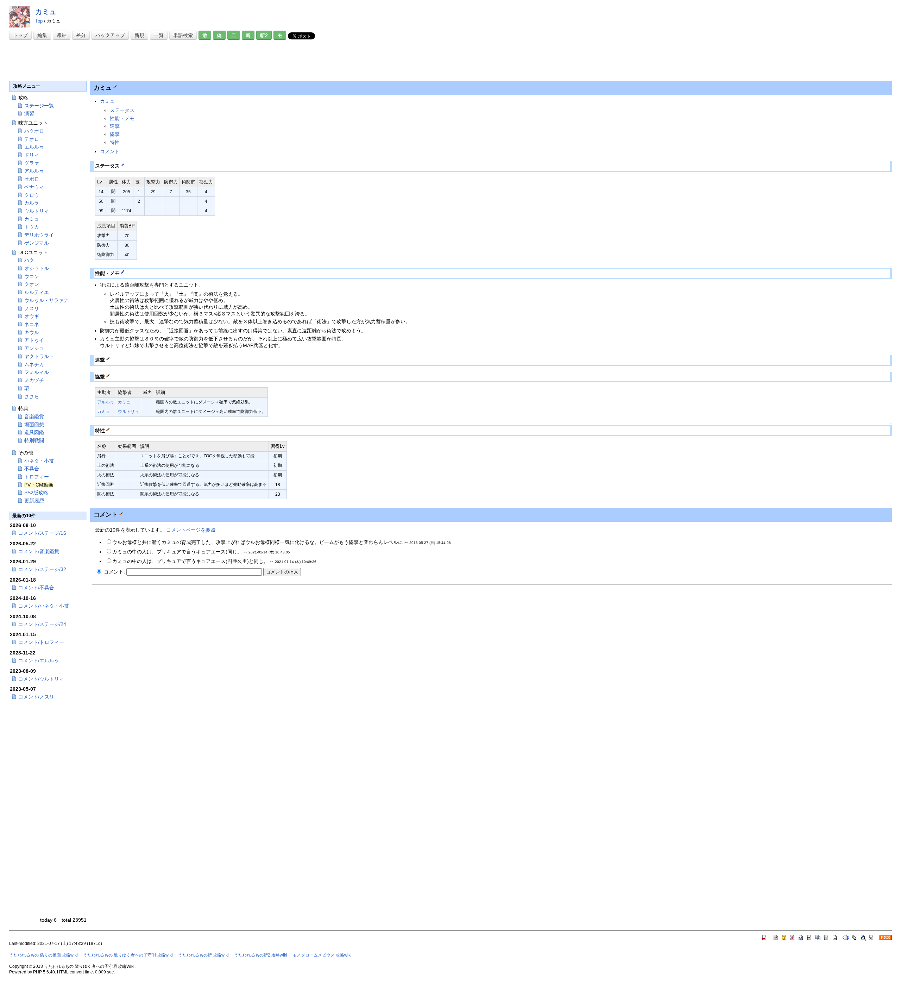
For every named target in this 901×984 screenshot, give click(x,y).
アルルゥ (105, 402)
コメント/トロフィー (41, 642)
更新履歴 (34, 500)
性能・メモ (122, 118)
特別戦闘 (34, 440)
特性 (115, 142)
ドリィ (31, 155)
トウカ (31, 227)
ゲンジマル (36, 243)
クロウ (31, 195)
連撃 (115, 126)
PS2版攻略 (36, 492)
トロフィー (36, 477)
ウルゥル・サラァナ (46, 300)
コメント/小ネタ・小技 (43, 606)
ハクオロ (34, 131)
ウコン (31, 276)
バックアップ (110, 35)
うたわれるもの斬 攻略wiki (203, 955)
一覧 (159, 35)
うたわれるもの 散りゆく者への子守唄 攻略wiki (128, 955)
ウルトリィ (128, 411)
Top (39, 21)
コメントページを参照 (190, 530)
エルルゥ (34, 147)
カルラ (31, 203)
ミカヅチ (34, 380)
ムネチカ (34, 364)
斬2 (264, 35)
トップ (20, 35)
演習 (29, 113)
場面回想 (34, 424)
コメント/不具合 (36, 587)
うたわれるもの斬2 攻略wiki (260, 955)
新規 (139, 35)
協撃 (115, 134)
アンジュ (34, 348)
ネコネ (31, 324)
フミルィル (36, 372)
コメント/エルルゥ (38, 660)
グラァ (31, 163)
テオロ (31, 139)
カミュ (45, 11)
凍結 (62, 35)
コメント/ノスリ (36, 697)
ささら (31, 396)
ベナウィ (34, 187)
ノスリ (31, 308)
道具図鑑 (34, 432)
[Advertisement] (137, 60)
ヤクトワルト (39, 356)
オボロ (31, 179)
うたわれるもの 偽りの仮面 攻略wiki (43, 955)
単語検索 (183, 35)
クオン (31, 284)
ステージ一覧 (39, 105)
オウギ (31, 316)
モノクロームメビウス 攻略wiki (322, 955)
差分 (81, 35)
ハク (29, 260)
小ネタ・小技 (39, 461)
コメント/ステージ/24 (42, 624)
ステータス (122, 110)
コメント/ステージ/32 (42, 569)
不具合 (31, 468)
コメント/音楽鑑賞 (38, 551)
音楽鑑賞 (34, 416)
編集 (42, 35)
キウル (31, 332)
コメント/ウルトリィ (41, 679)
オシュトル (36, 268)
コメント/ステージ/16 (42, 533)
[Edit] (114, 86)
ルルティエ (36, 292)
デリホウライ (39, 235)
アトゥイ (34, 340)
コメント (110, 151)
